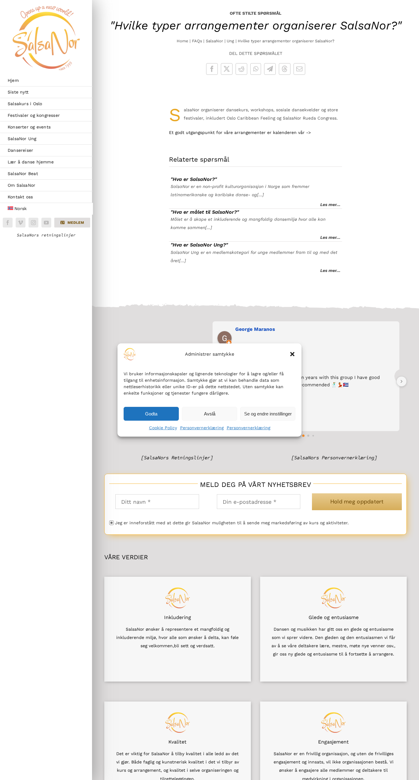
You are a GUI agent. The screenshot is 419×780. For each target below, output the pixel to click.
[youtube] (46, 223)
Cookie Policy (163, 427)
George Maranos (255, 329)
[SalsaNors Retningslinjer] (177, 458)
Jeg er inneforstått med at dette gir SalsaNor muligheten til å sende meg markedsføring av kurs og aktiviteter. (232, 522)
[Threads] (284, 69)
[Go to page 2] (308, 435)
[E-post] (299, 69)
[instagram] (33, 223)
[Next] (401, 381)
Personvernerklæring (202, 427)
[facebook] (8, 223)
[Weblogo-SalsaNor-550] (46, 8)
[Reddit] (241, 69)
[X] (226, 69)
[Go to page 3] (313, 435)
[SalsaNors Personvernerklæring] (334, 458)
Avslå (209, 413)
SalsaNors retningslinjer (46, 235)
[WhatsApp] (256, 69)
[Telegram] (270, 69)
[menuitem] (46, 209)
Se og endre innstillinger (268, 413)
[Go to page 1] (303, 435)
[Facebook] (212, 69)
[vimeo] (20, 223)
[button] (292, 354)
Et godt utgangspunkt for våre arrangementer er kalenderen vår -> (240, 132)
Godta (151, 413)
